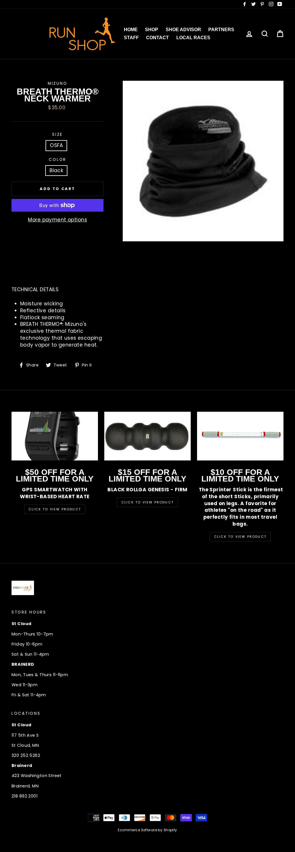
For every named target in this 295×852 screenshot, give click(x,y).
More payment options (57, 220)
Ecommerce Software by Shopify (147, 830)
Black (56, 170)
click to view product (240, 536)
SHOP (151, 29)
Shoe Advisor (183, 29)
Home (131, 29)
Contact (157, 37)
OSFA (56, 145)
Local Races (193, 37)
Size (57, 134)
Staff (131, 37)
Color (57, 159)
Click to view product (147, 502)
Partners (221, 29)
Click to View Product (55, 509)
